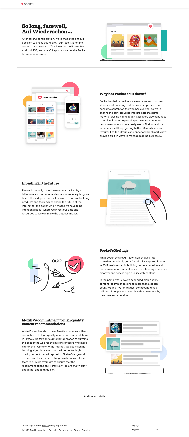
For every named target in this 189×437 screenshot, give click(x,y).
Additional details (94, 396)
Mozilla (45, 425)
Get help (53, 430)
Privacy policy (65, 430)
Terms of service (82, 430)
